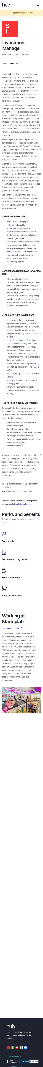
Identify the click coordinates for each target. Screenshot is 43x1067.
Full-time (24, 55)
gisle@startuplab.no (22, 504)
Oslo (16, 55)
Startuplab (7, 55)
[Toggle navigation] (38, 4)
